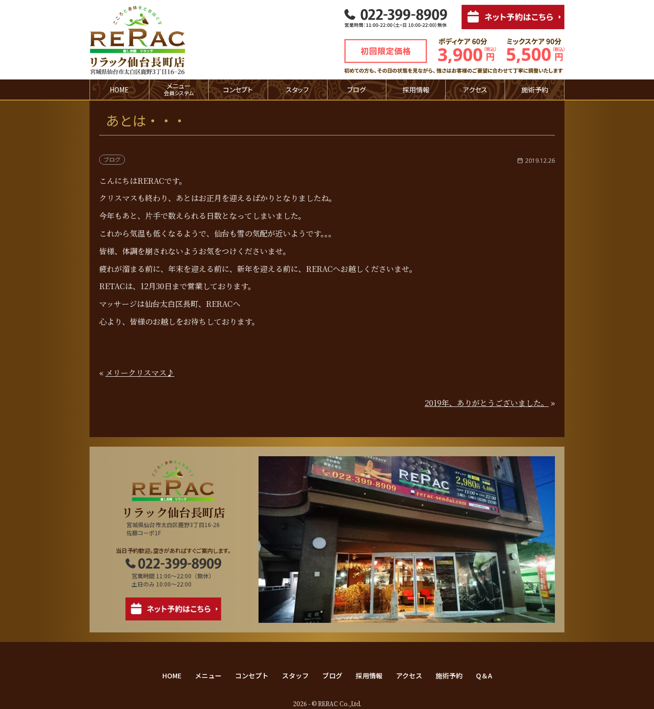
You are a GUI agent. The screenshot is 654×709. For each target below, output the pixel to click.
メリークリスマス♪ (139, 372)
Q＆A (484, 675)
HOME (119, 89)
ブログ (356, 89)
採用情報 (416, 89)
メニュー (208, 675)
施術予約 (534, 89)
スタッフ (297, 89)
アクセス (475, 89)
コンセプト (238, 89)
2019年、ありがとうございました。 (487, 402)
